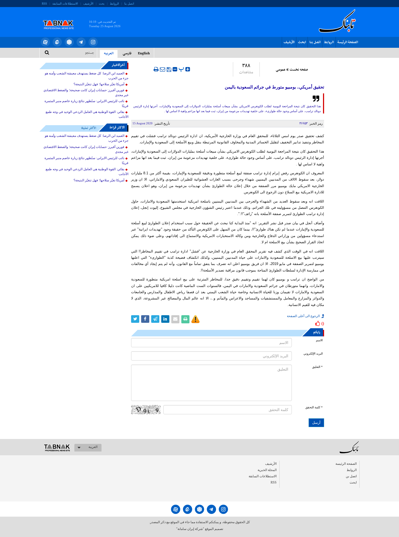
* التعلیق (317, 366)
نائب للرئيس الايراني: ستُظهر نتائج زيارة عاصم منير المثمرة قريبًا (86, 103)
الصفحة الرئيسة (347, 42)
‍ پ (182, 68)
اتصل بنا (129, 3)
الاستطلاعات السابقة (65, 3)
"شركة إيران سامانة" (190, 529)
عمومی (281, 70)
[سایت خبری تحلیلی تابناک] (61, 18)
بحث (101, 3)
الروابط (114, 3)
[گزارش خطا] (195, 319)
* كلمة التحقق (314, 407)
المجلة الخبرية (267, 470)
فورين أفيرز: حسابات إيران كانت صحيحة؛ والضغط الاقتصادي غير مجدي (85, 92)
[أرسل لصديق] (162, 69)
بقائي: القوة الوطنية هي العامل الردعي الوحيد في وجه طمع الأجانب (87, 114)
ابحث (302, 42)
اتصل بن (351, 476)
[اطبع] (156, 69)
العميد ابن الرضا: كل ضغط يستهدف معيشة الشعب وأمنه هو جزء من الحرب (86, 75)
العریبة (92, 447)
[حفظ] (169, 69)
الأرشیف (88, 3)
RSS (44, 3)
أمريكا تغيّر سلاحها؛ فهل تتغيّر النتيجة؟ (99, 84)
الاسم (319, 340)
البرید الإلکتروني (313, 353)
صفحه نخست (299, 70)
